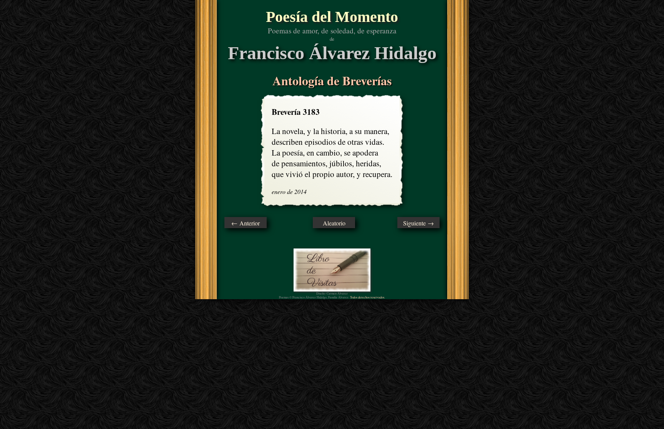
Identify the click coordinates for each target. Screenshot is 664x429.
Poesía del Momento (332, 16)
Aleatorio (334, 223)
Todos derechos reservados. (367, 297)
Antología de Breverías (332, 80)
